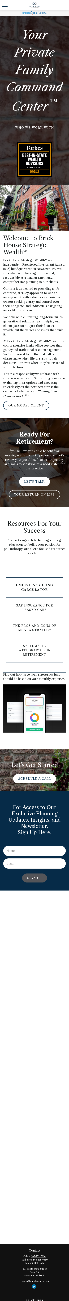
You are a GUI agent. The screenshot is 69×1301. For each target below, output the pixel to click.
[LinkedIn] (34, 1286)
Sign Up (34, 878)
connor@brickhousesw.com (35, 1281)
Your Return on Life (34, 494)
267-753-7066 (38, 1256)
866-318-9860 (40, 1259)
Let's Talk (34, 481)
